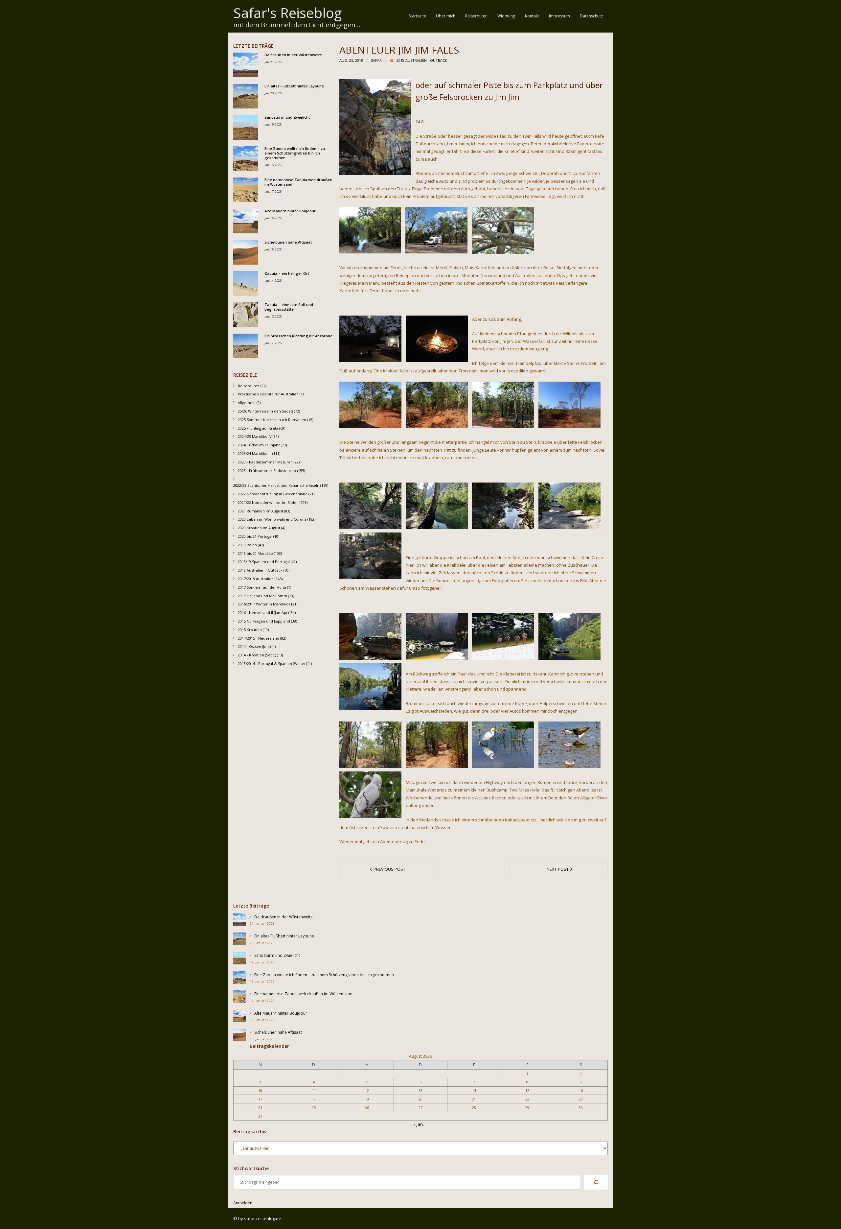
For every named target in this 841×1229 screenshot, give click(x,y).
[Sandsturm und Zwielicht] (245, 127)
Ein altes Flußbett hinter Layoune (294, 86)
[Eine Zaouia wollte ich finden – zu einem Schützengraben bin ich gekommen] (245, 158)
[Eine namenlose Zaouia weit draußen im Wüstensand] (245, 189)
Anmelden (242, 1203)
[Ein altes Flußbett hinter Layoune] (245, 96)
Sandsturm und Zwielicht (287, 117)
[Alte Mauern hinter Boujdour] (245, 221)
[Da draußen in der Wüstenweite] (245, 65)
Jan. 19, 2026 (273, 124)
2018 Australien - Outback (422, 60)
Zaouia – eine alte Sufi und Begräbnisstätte (288, 307)
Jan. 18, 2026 (273, 165)
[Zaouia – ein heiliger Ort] (245, 283)
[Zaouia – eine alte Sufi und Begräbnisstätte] (245, 314)
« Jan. (418, 1124)
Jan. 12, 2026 (273, 343)
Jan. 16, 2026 (273, 218)
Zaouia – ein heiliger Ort (286, 273)
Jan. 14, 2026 (273, 280)
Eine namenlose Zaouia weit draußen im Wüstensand (298, 182)
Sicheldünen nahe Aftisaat (288, 242)
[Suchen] (596, 1182)
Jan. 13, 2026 (273, 316)
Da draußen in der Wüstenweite (293, 55)
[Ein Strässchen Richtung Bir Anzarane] (245, 346)
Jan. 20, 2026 (273, 93)
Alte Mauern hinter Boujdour (290, 211)
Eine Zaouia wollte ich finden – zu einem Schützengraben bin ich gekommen (294, 153)
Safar (376, 60)
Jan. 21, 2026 (273, 62)
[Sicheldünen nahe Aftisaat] (245, 252)
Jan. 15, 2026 (273, 249)
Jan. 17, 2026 (273, 191)
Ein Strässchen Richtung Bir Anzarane (298, 336)
